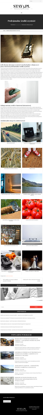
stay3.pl (21, 6)
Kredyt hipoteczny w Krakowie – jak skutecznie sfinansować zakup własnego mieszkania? (16, 329)
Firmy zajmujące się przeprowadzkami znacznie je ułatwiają (10, 280)
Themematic (34, 409)
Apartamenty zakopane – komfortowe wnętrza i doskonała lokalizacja (13, 321)
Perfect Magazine (35, 407)
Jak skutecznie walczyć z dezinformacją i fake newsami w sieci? (12, 326)
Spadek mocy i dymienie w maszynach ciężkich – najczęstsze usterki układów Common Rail (17, 315)
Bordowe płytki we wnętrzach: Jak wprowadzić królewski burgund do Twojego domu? (16, 323)
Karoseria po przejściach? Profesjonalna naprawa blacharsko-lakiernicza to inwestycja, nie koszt (18, 318)
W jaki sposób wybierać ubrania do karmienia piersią (31, 280)
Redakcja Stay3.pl (30, 24)
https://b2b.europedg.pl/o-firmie (6, 113)
